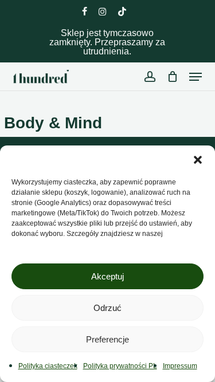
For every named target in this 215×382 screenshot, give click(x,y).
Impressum (180, 366)
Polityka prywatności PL (120, 366)
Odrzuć (107, 308)
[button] (198, 160)
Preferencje (107, 339)
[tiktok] (122, 11)
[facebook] (84, 11)
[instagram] (102, 11)
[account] (149, 77)
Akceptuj (107, 276)
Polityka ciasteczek (47, 366)
